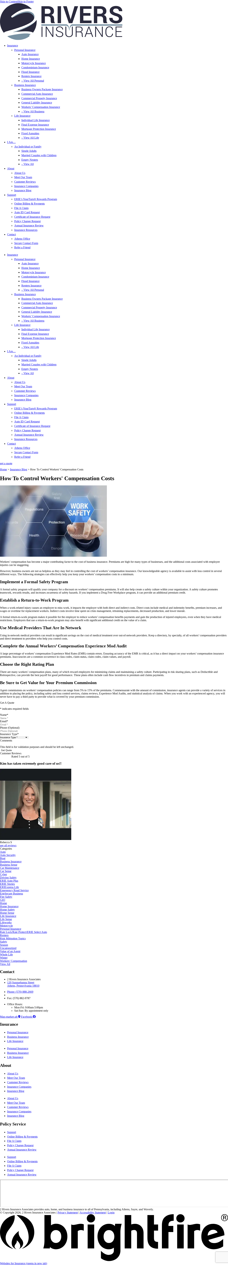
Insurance (12, 45)
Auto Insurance (30, 54)
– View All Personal (32, 80)
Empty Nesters (29, 159)
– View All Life (30, 137)
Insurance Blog (22, 190)
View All (5, 964)
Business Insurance (25, 85)
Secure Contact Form (26, 243)
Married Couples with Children (38, 155)
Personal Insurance (24, 49)
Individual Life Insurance (35, 120)
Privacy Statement (68, 1212)
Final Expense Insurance (35, 124)
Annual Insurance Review (29, 225)
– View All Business (32, 111)
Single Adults (29, 150)
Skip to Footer (26, 1)
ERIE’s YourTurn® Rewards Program (35, 199)
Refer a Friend (22, 247)
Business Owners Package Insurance (42, 89)
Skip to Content (9, 1)
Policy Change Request (27, 221)
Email (4, 721)
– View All (27, 164)
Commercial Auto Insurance (37, 93)
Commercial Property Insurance (39, 98)
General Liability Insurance (36, 102)
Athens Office (22, 238)
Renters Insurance (31, 76)
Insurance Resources (25, 229)
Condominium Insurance (35, 67)
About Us (19, 172)
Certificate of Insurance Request (32, 216)
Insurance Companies (26, 186)
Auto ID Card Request (27, 212)
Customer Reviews (25, 181)
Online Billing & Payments (29, 203)
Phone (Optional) (9, 727)
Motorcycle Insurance (33, 63)
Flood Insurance (30, 71)
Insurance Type (9, 734)
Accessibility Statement (93, 1212)
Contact (11, 234)
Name (4, 714)
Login (111, 1212)
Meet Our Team (23, 177)
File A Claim (21, 208)
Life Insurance (22, 115)
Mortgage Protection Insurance (38, 128)
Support (11, 194)
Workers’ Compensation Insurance (40, 107)
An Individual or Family (28, 146)
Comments (6, 740)
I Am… (11, 142)
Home (3, 469)
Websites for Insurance (23, 1263)
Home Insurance (30, 58)
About (10, 168)
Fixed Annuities (30, 133)
